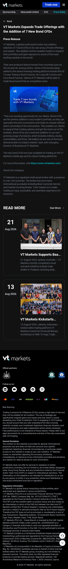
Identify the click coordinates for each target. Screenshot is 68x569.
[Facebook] (32, 389)
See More (55, 208)
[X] (23, 389)
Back (9, 21)
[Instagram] (42, 389)
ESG (46, 12)
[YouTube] (14, 389)
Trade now (51, 4)
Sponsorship (9, 12)
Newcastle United (30, 12)
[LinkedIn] (5, 389)
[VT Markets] (12, 5)
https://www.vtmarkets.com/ (46, 163)
